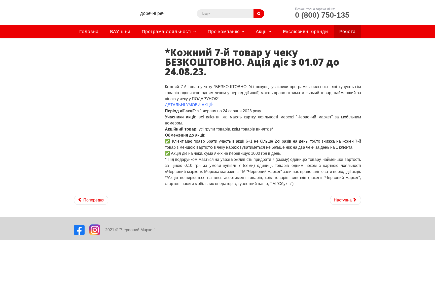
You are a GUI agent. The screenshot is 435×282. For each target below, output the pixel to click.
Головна (89, 31)
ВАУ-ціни (120, 31)
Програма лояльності (167, 31)
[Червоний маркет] (101, 18)
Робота (347, 31)
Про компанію (224, 31)
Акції (261, 31)
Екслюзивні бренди (305, 31)
